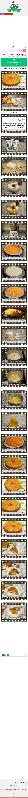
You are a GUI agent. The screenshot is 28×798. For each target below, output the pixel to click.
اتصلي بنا (13, 47)
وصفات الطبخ (23, 46)
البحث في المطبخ (11, 46)
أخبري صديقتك (18, 47)
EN (1, 14)
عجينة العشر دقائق (23, 782)
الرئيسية (15, 782)
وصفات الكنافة (6, 54)
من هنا (7, 791)
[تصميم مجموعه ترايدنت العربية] (14, 785)
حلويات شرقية (14, 54)
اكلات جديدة (24, 47)
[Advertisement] (14, 30)
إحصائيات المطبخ (17, 46)
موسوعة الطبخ (22, 54)
